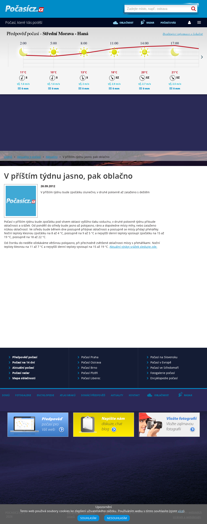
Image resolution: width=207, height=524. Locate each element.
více (180, 511)
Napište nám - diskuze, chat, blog (103, 425)
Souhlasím (88, 518)
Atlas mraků (68, 395)
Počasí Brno (89, 368)
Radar (150, 22)
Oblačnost (126, 22)
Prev (5, 57)
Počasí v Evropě (160, 362)
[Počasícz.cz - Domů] (24, 10)
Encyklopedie (45, 395)
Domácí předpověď (93, 395)
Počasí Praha (89, 357)
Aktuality (52, 157)
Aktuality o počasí (29, 157)
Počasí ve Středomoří (164, 368)
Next (202, 57)
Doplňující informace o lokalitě (183, 34)
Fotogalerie (23, 395)
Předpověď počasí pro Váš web (37, 425)
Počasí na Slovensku (163, 357)
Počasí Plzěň (89, 373)
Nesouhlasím (117, 518)
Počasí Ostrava (91, 362)
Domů (8, 157)
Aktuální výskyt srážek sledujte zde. (133, 247)
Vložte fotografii (169, 425)
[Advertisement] (103, 122)
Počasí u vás (168, 22)
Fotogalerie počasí (162, 373)
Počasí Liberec (90, 378)
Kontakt (134, 395)
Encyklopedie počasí (164, 378)
